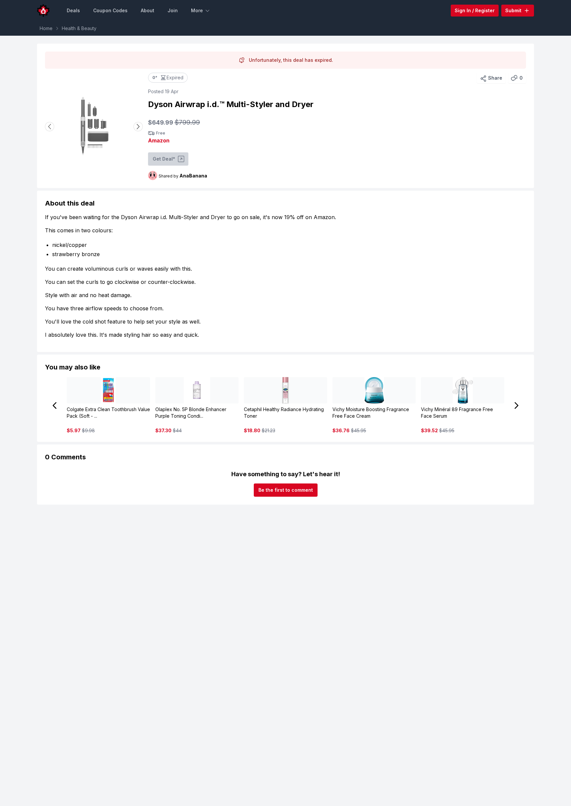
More (197, 10)
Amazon (159, 140)
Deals (73, 10)
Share (495, 78)
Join (173, 10)
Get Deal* (164, 159)
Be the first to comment (285, 490)
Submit (513, 10)
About (147, 10)
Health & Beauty (79, 28)
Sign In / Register (475, 10)
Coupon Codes (110, 10)
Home (46, 28)
